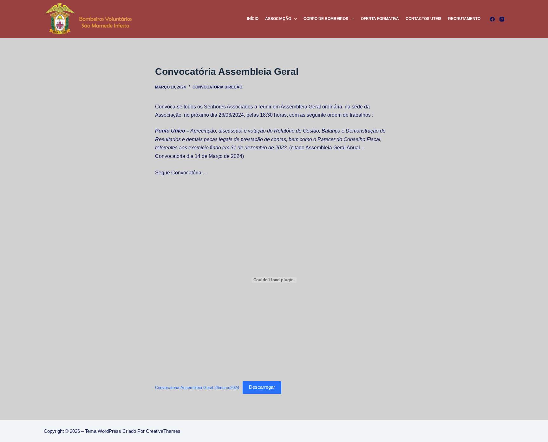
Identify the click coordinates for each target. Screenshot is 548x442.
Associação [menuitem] (278, 18)
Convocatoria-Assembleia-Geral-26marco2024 (197, 387)
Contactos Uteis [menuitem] (423, 18)
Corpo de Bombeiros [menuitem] (325, 18)
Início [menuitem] (252, 18)
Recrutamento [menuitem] (464, 18)
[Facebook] (492, 19)
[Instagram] (501, 19)
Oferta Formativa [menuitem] (380, 18)
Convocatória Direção (217, 87)
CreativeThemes (163, 431)
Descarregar (262, 387)
